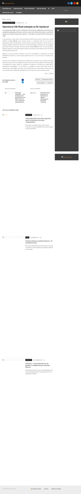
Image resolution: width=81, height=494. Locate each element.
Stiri (53, 8)
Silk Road (49, 82)
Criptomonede (17, 8)
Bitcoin (38, 79)
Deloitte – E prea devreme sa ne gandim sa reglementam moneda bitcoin (37, 365)
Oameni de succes (8, 12)
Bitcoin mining (41, 8)
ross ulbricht (41, 82)
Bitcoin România (30, 8)
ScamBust (19, 12)
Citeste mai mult (15, 97)
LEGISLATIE (28, 115)
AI (48, 8)
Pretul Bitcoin (6, 8)
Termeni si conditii (56, 489)
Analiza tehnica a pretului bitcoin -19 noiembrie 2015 (38, 242)
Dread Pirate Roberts (8, 23)
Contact (46, 489)
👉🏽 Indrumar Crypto (36, 489)
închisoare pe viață (47, 79)
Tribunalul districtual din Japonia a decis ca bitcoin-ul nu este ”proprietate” (38, 120)
